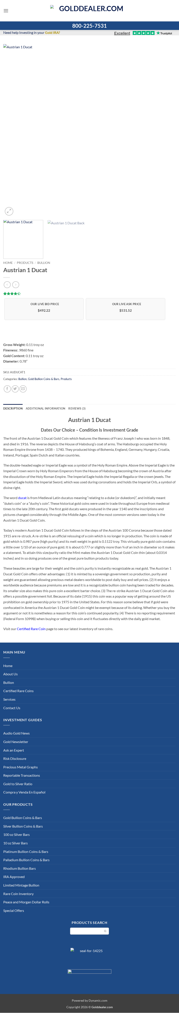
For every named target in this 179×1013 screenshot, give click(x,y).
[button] (6, 10)
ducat (22, 498)
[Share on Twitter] (15, 388)
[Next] (167, 130)
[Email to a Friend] (23, 388)
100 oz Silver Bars (16, 834)
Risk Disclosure (14, 758)
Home (8, 262)
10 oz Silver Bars (15, 843)
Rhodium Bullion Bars (19, 868)
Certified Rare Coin (31, 629)
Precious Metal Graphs (20, 767)
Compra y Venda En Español (24, 792)
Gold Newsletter (15, 742)
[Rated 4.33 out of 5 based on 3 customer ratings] (89, 293)
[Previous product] (15, 284)
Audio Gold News (16, 733)
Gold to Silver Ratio (17, 784)
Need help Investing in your (31, 32)
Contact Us (11, 708)
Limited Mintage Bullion (21, 885)
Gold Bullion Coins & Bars (43, 379)
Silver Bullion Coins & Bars (23, 826)
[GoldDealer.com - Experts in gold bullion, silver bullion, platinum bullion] (89, 10)
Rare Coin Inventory (18, 894)
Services (9, 699)
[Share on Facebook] (7, 388)
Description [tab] (13, 408)
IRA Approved (14, 877)
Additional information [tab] (45, 408)
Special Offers (13, 910)
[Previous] (12, 130)
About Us (10, 674)
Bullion (43, 262)
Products (25, 262)
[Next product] (7, 284)
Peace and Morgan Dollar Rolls (26, 902)
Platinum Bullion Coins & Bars (25, 851)
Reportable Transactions (21, 775)
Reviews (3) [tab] (77, 408)
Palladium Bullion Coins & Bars (26, 860)
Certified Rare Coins (18, 691)
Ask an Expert (13, 750)
